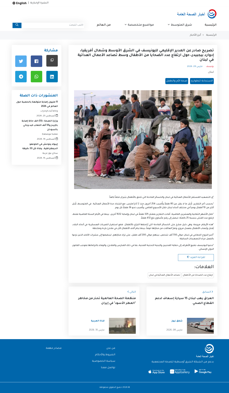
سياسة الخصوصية (103, 361)
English (21, 3)
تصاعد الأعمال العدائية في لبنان (164, 275)
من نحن (110, 348)
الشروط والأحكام (105, 354)
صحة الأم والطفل (176, 81)
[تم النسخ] (52, 61)
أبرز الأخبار (195, 35)
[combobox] (52, 25)
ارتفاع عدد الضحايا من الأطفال (198, 275)
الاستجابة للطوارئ (202, 81)
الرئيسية (210, 25)
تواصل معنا (108, 367)
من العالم (104, 25)
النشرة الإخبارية (38, 3)
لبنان (211, 72)
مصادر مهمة (54, 348)
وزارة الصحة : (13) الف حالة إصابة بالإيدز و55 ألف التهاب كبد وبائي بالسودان (40, 125)
